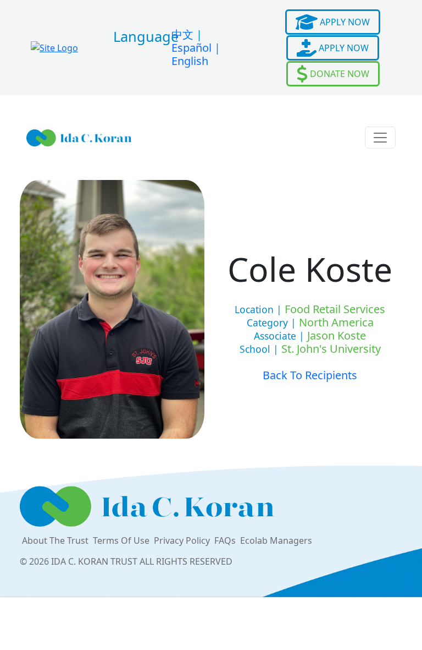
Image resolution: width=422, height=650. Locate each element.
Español (191, 47)
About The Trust (55, 540)
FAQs (225, 540)
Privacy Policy (182, 540)
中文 (182, 34)
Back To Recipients (310, 375)
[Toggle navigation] (380, 138)
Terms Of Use (121, 540)
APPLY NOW (344, 22)
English (189, 60)
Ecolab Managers (276, 540)
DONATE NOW (338, 74)
